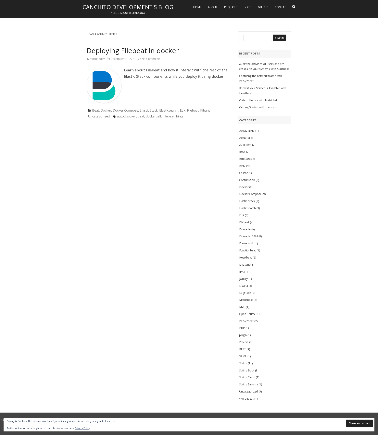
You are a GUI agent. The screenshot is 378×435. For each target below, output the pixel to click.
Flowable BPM (248, 236)
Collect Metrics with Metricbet (258, 100)
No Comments (151, 59)
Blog (247, 7)
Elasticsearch (168, 110)
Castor (243, 173)
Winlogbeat (246, 398)
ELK (182, 110)
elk (160, 116)
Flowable (245, 229)
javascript (245, 264)
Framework (246, 243)
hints (179, 116)
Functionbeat (247, 250)
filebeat (168, 116)
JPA (241, 271)
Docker (106, 110)
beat (141, 116)
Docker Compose (125, 110)
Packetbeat (246, 321)
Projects (230, 7)
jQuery (243, 279)
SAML (243, 356)
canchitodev (97, 59)
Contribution (247, 180)
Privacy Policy (82, 428)
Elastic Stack (149, 110)
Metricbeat (246, 300)
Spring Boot (246, 370)
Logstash (245, 293)
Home (197, 7)
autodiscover (126, 116)
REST (242, 349)
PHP (242, 328)
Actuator (244, 137)
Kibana (205, 110)
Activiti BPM (247, 130)
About (213, 7)
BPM (242, 166)
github (263, 7)
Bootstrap (245, 159)
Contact (281, 7)
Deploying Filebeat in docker (133, 50)
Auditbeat (245, 145)
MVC (242, 307)
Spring (243, 363)
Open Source (247, 314)
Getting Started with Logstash (258, 107)
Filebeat (193, 110)
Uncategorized (99, 116)
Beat (95, 110)
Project (243, 342)
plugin (243, 335)
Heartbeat (245, 257)
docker (151, 116)
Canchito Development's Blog (127, 6)
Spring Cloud (247, 377)
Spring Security (248, 384)
